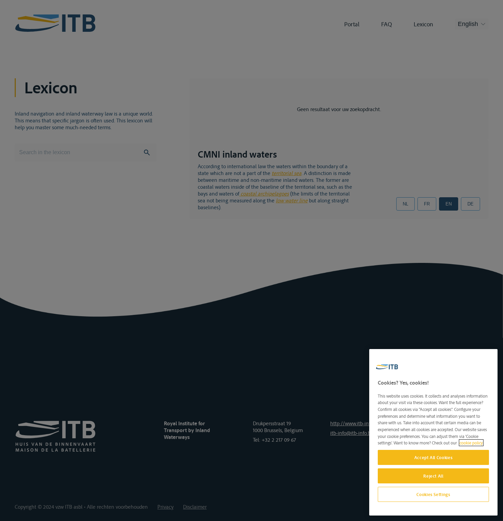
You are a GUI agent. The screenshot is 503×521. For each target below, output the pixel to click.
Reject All (433, 476)
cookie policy (471, 442)
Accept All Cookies (433, 457)
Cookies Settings (433, 494)
